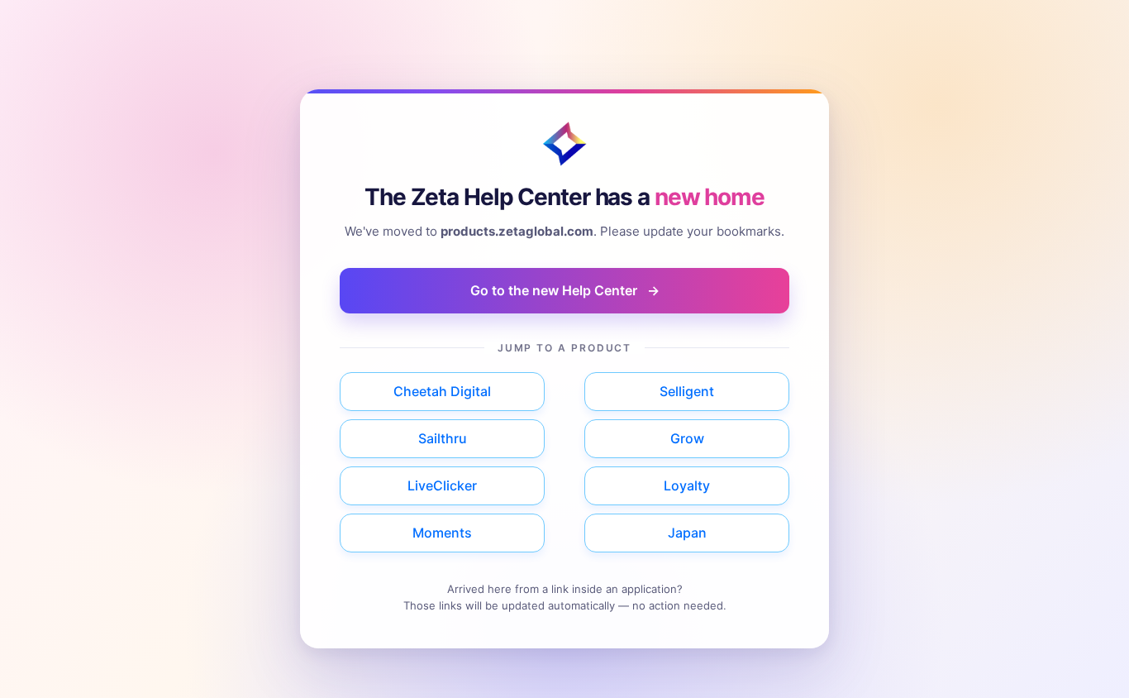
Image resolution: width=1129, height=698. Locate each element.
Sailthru (442, 438)
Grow (687, 438)
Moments (442, 532)
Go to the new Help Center (565, 290)
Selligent (687, 391)
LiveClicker (442, 485)
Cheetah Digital (442, 391)
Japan (687, 532)
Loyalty (687, 485)
